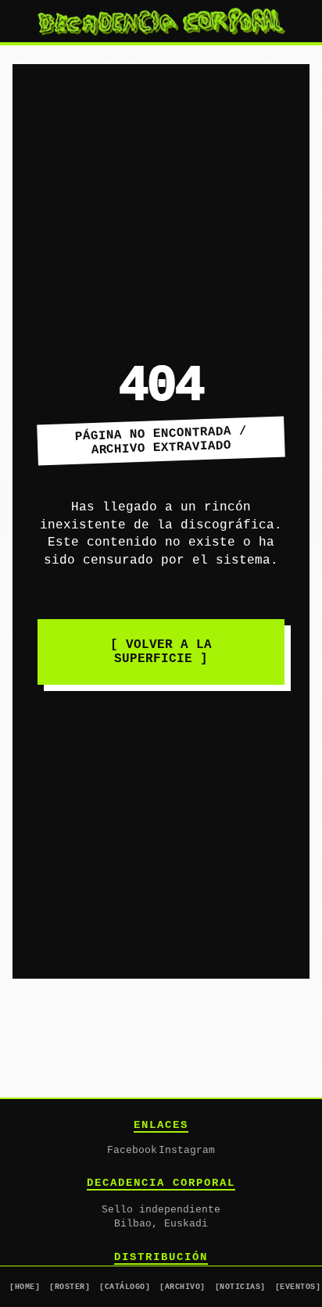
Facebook (132, 1150)
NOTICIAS (240, 1286)
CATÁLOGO (124, 1286)
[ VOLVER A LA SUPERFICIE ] (161, 652)
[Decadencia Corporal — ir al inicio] (161, 21)
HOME (24, 1286)
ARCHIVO (182, 1286)
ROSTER (69, 1286)
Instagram (187, 1150)
